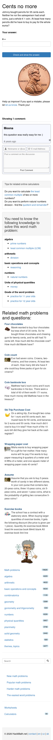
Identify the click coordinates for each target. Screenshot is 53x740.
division (14, 257)
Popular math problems (19, 682)
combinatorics (26, 595)
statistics (26, 639)
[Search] (48, 660)
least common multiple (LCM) (25, 248)
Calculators (26, 714)
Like (50, 140)
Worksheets (10, 707)
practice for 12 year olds (22, 301)
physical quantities (26, 620)
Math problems (26, 570)
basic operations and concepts (26, 589)
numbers (26, 614)
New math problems (17, 676)
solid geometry (26, 633)
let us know (11, 105)
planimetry (26, 627)
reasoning (15, 267)
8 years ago (10, 141)
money (14, 286)
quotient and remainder (35, 205)
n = (4, 39)
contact (32, 733)
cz (43, 733)
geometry (26, 601)
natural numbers (18, 277)
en (39, 733)
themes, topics (26, 646)
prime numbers (18, 243)
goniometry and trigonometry (26, 608)
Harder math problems (18, 688)
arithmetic (26, 582)
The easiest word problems (21, 695)
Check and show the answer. (26, 54)
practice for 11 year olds (22, 296)
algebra (26, 576)
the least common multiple (22, 193)
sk (48, 733)
